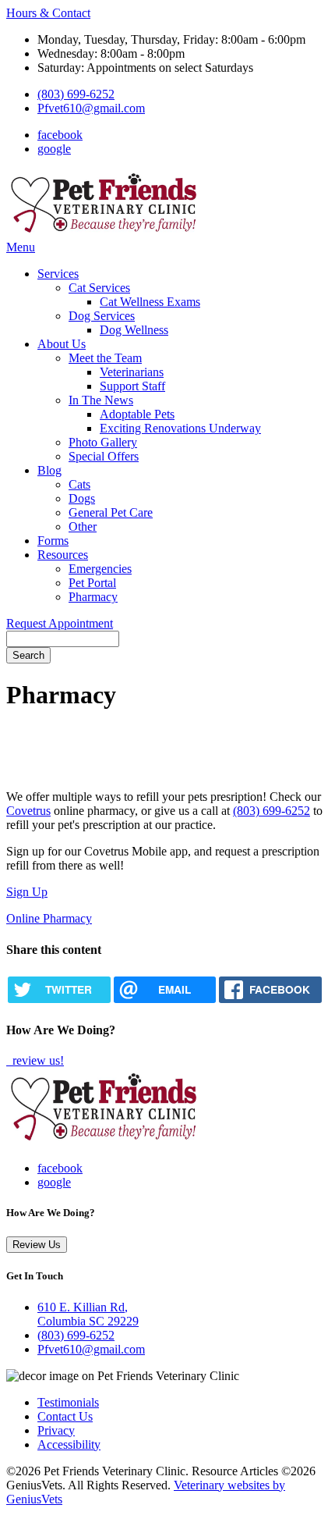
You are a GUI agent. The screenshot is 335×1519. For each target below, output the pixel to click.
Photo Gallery (103, 442)
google (54, 148)
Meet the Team (105, 358)
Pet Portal (92, 582)
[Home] (103, 233)
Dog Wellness (134, 329)
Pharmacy (93, 596)
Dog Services (102, 315)
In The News (101, 400)
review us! (36, 1060)
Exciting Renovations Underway (180, 428)
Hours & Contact (48, 13)
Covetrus (28, 810)
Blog (49, 470)
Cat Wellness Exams (150, 301)
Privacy (56, 1430)
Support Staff (132, 386)
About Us (61, 343)
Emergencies (100, 568)
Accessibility (68, 1444)
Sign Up (27, 891)
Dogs (82, 498)
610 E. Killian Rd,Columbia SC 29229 (88, 1314)
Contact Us (65, 1416)
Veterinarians (132, 372)
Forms (53, 540)
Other (83, 526)
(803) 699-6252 (76, 94)
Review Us (36, 1244)
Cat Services (99, 287)
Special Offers (104, 456)
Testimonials (68, 1402)
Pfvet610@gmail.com (91, 108)
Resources (62, 554)
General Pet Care (111, 512)
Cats (79, 484)
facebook (60, 134)
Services (58, 273)
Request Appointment (59, 623)
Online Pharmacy (49, 918)
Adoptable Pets (137, 414)
